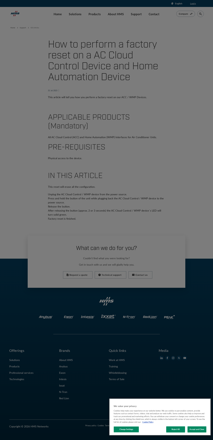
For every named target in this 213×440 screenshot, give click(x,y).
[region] (160, 417)
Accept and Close (197, 429)
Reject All (176, 429)
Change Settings (126, 429)
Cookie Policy (147, 422)
